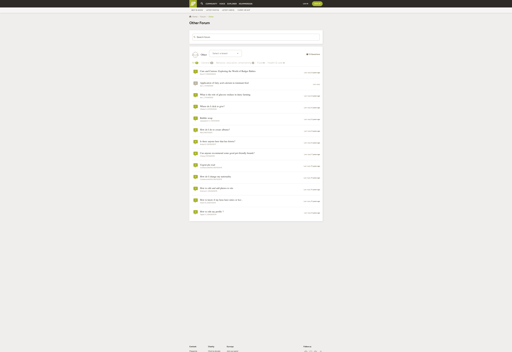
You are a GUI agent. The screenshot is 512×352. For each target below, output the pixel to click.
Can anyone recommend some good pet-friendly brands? (227, 153)
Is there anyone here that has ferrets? (217, 141)
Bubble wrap (206, 118)
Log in (305, 4)
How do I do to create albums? (215, 129)
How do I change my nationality (215, 176)
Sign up (317, 4)
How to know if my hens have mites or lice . (221, 199)
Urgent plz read (207, 164)
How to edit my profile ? (212, 211)
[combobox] (225, 53)
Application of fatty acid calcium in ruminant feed (224, 82)
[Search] (202, 4)
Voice (222, 4)
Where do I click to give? (212, 106)
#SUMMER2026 (245, 4)
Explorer (232, 4)
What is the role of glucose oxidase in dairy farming (225, 94)
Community (211, 4)
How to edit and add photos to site (216, 188)
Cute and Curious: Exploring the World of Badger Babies (228, 71)
